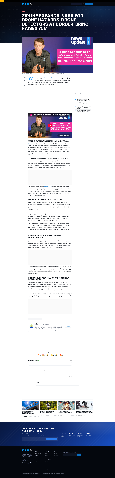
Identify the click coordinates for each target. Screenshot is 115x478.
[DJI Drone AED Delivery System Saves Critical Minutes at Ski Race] (84, 405)
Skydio (36, 455)
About (55, 451)
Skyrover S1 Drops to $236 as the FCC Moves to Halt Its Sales (83, 96)
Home (35, 3)
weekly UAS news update (48, 77)
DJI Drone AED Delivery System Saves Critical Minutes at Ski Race (84, 412)
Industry (65, 3)
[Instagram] (31, 463)
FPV (45, 465)
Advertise (56, 455)
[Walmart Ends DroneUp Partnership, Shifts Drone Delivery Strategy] (30, 405)
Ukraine (46, 463)
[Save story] (24, 77)
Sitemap (89, 475)
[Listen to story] (24, 83)
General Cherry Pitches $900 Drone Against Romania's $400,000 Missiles (84, 107)
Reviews (60, 3)
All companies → (38, 463)
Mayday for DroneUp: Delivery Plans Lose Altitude (65, 412)
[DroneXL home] (27, 4)
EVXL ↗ (55, 459)
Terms (84, 475)
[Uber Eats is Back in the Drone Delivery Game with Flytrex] (48, 405)
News (39, 3)
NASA (30, 319)
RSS (92, 475)
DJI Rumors (47, 455)
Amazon (36, 459)
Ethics (55, 457)
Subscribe (89, 3)
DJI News (44, 3)
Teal (36, 461)
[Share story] (24, 80)
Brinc (28, 8)
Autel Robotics (38, 453)
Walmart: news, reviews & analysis (65, 383)
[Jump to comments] (24, 86)
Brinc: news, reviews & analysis (49, 383)
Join (79, 454)
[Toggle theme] (84, 4)
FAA (50, 3)
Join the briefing (51, 439)
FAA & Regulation (48, 459)
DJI (36, 451)
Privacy (80, 475)
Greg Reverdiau (38, 323)
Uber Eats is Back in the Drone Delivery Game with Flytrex (47, 412)
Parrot (36, 457)
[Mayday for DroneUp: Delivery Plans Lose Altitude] (66, 405)
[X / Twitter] (23, 463)
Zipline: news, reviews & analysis (80, 383)
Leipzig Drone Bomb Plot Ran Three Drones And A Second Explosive (84, 111)
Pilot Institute (58, 326)
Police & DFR (47, 461)
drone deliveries (48, 186)
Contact (55, 453)
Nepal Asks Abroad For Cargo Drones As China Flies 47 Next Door (84, 103)
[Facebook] (25, 463)
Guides (54, 3)
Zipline (30, 143)
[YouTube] (28, 463)
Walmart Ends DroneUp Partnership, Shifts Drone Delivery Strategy (28, 412)
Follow (68, 326)
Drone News (47, 451)
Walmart (34, 319)
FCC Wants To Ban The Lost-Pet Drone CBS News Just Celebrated (83, 100)
